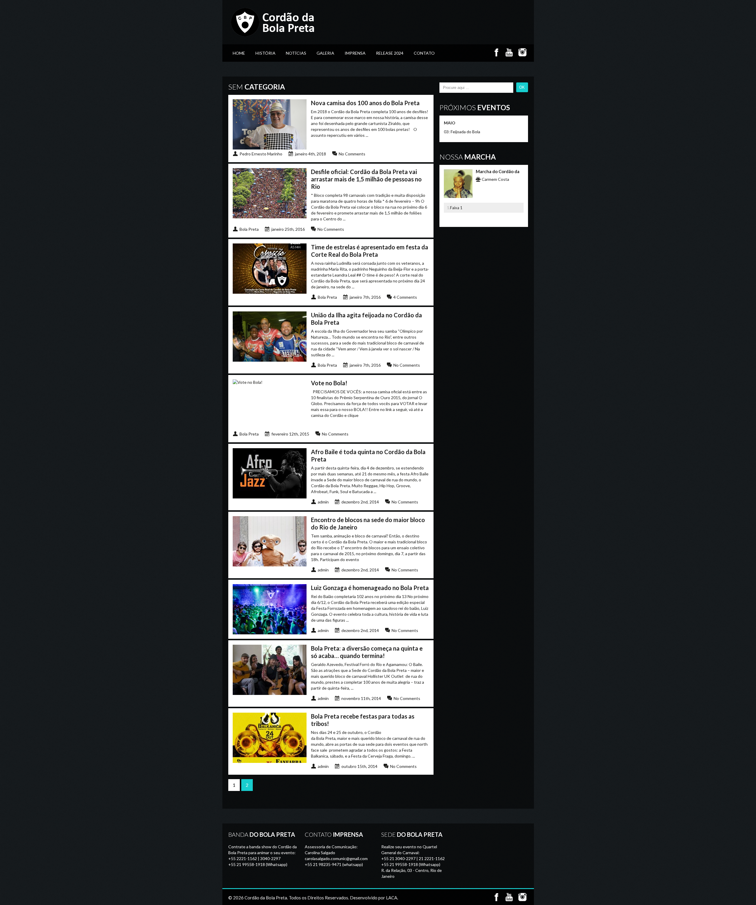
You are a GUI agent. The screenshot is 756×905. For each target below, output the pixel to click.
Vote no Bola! (329, 382)
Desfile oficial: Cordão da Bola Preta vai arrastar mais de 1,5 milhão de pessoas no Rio (366, 179)
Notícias (296, 53)
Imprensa (355, 53)
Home (239, 53)
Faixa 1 (456, 207)
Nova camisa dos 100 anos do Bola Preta (365, 102)
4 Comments (405, 297)
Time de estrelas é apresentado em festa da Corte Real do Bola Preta (369, 250)
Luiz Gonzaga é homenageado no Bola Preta (370, 587)
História (265, 53)
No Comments (352, 153)
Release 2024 (389, 53)
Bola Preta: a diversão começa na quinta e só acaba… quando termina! (367, 652)
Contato (424, 53)
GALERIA (325, 53)
